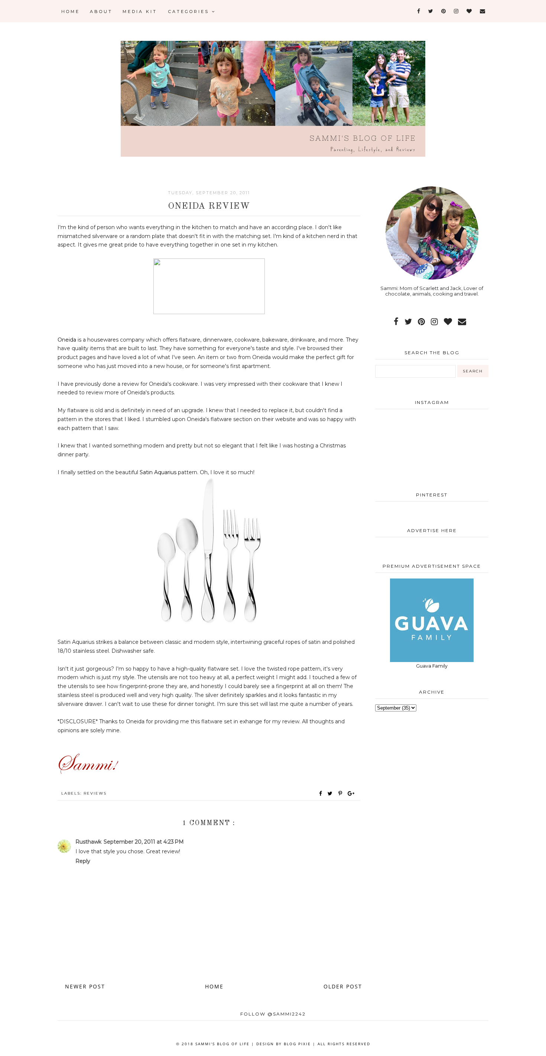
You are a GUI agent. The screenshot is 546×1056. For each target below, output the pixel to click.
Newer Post (85, 986)
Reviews (95, 793)
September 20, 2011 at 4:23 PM (144, 841)
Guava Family (432, 666)
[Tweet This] (331, 793)
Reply (82, 861)
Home (70, 11)
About (101, 11)
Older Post (343, 986)
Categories (190, 11)
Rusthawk (88, 841)
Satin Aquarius (158, 472)
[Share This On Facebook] (321, 793)
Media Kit (140, 11)
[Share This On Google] (351, 793)
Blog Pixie (297, 1043)
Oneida (67, 339)
